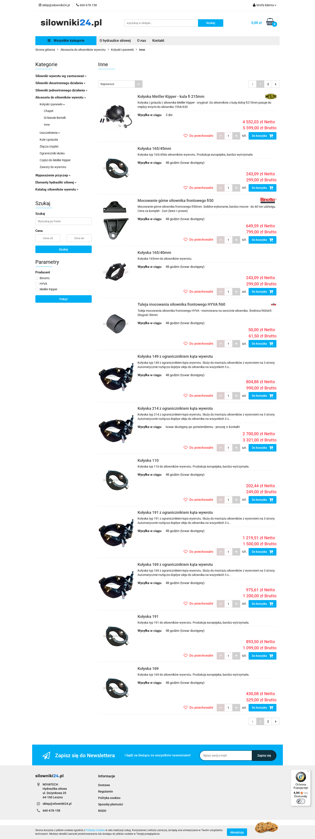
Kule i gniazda (49, 139)
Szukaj (63, 249)
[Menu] (308, 772)
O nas (141, 41)
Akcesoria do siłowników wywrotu (59, 97)
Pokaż (63, 299)
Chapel (48, 111)
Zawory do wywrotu (53, 167)
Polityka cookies (109, 798)
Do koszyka (260, 135)
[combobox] (120, 84)
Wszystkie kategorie (68, 41)
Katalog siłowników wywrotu (56, 189)
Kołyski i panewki (51, 104)
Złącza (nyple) (49, 146)
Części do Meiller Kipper (55, 160)
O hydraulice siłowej (115, 41)
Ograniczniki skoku (52, 153)
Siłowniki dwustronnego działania (59, 83)
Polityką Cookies (95, 830)
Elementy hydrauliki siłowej (55, 182)
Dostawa (104, 785)
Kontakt (158, 41)
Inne (47, 124)
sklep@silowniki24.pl (57, 803)
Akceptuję (237, 832)
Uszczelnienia (49, 132)
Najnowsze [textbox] (107, 84)
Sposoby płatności (110, 804)
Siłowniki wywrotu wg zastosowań (60, 76)
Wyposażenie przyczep (52, 175)
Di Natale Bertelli (55, 117)
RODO (102, 810)
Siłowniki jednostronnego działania (60, 90)
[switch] (301, 801)
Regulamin (105, 791)
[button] (106, 776)
